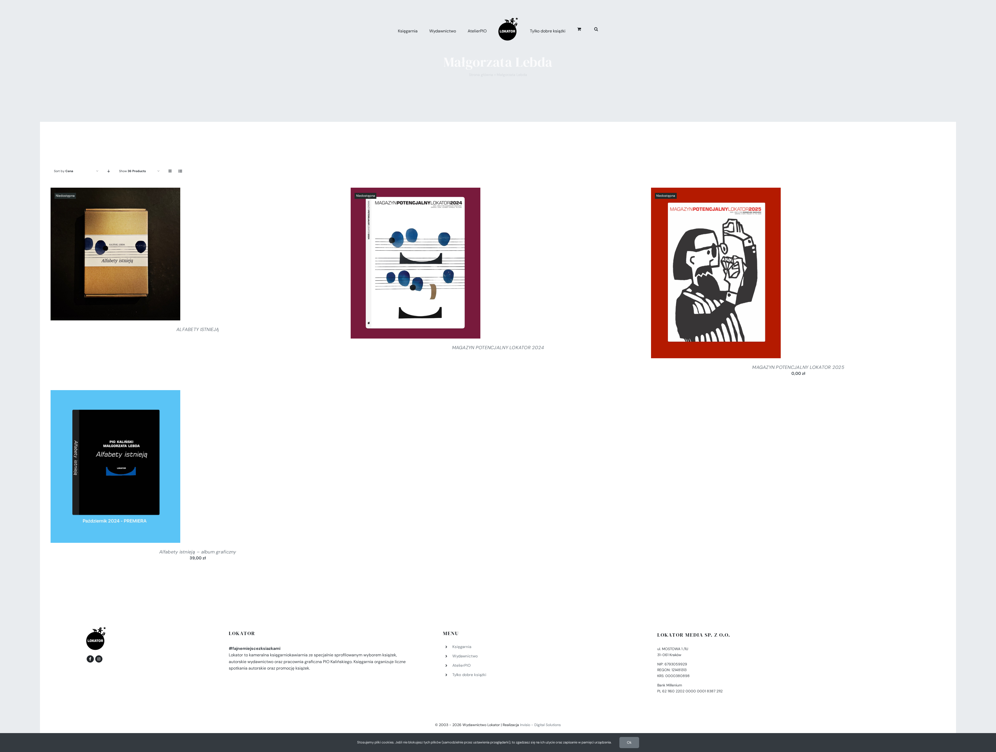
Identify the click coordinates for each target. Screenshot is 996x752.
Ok (629, 742)
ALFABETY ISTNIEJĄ (197, 329)
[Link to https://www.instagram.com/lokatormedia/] (98, 659)
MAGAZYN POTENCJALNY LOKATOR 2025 (798, 367)
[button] (590, 28)
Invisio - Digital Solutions (540, 724)
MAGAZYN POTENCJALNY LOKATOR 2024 (498, 348)
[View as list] (180, 171)
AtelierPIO (461, 665)
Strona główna (481, 74)
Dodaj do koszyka (101, 468)
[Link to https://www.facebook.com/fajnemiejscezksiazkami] (90, 659)
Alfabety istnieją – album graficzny (197, 552)
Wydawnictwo (465, 656)
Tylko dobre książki (469, 674)
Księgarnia (461, 646)
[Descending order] (109, 171)
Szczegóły (115, 255)
